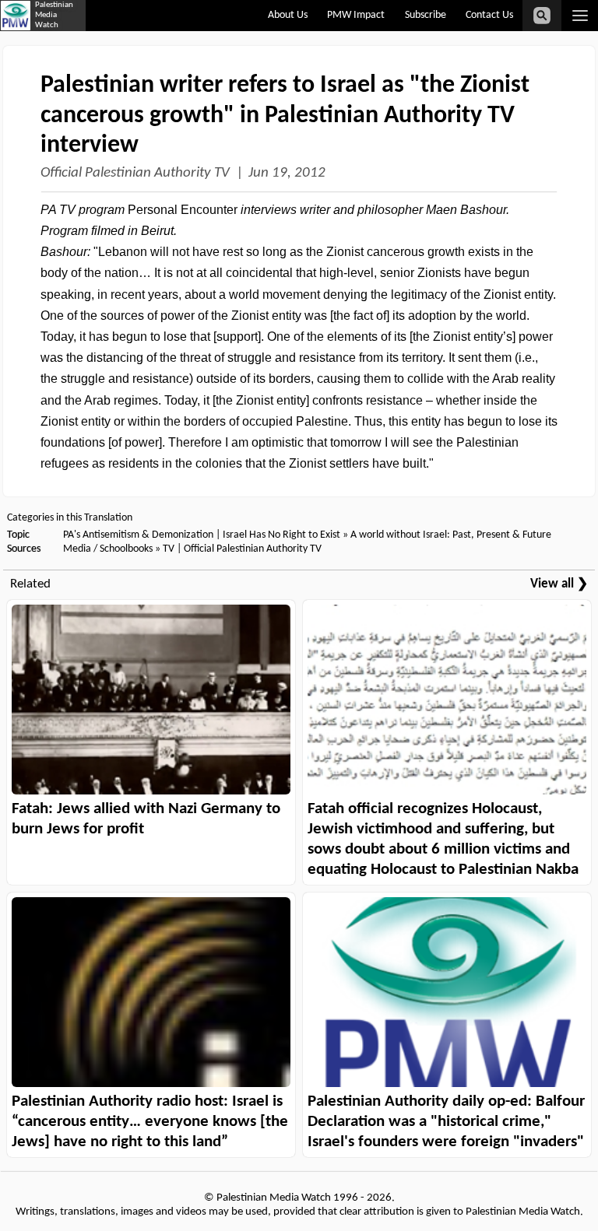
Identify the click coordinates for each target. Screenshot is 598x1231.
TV (168, 549)
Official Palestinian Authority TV (135, 173)
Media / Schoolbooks (108, 549)
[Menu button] (579, 15)
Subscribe (425, 15)
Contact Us (489, 15)
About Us (288, 15)
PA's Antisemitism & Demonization (138, 535)
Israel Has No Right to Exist (281, 535)
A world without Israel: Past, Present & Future (450, 535)
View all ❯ (559, 584)
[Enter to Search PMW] (541, 15)
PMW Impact (356, 15)
